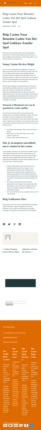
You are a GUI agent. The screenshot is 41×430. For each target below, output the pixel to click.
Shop (25, 3)
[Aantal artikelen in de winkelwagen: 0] (35, 3)
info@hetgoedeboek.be (10, 337)
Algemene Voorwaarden (10, 342)
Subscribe (9, 304)
